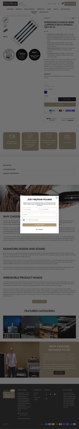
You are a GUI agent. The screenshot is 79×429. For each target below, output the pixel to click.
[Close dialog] (57, 197)
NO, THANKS (39, 229)
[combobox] (25, 220)
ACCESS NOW (39, 224)
